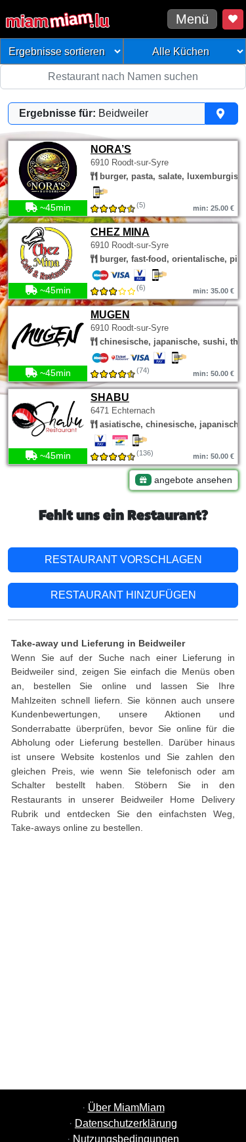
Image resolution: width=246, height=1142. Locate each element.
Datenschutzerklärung (126, 1123)
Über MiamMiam (126, 1107)
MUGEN (110, 314)
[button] (123, 113)
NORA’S (111, 149)
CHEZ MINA (120, 232)
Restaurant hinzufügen (123, 595)
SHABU (110, 397)
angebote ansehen (192, 480)
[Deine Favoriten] (232, 19)
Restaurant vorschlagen (123, 559)
